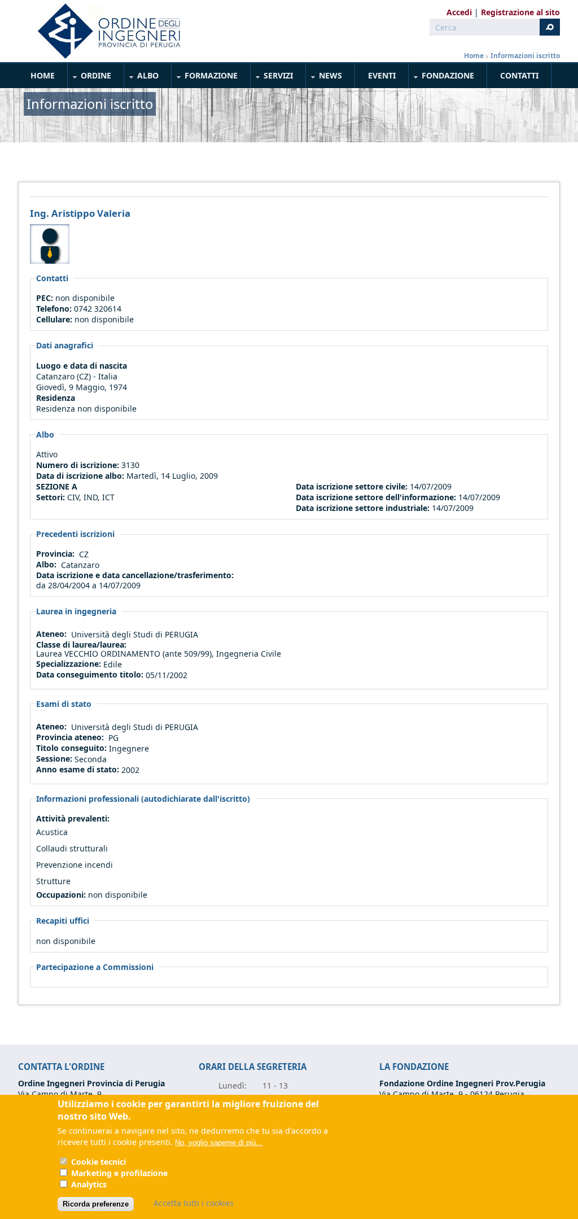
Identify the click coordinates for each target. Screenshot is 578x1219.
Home (474, 55)
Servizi (272, 77)
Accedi (459, 12)
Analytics (89, 1184)
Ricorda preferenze (96, 1204)
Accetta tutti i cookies (194, 1203)
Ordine (89, 77)
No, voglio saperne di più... (218, 1142)
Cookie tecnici (98, 1161)
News (324, 77)
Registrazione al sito (520, 12)
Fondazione (441, 77)
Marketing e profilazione (119, 1173)
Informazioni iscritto (525, 55)
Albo (142, 77)
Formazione (205, 77)
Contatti (519, 75)
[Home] (104, 31)
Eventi (382, 75)
